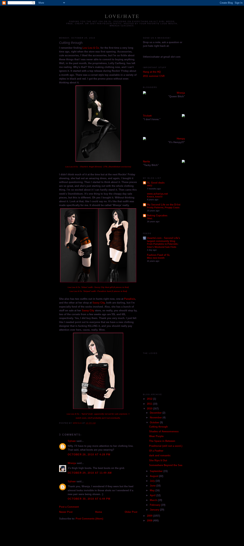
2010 (150, 408)
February (155, 505)
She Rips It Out (158, 460)
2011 (150, 404)
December (156, 413)
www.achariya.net (157, 193)
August (154, 476)
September (156, 471)
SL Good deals (156, 182)
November (156, 417)
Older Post (131, 512)
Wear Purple (156, 436)
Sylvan (72, 441)
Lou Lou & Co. (91, 48)
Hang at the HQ (152, 72)
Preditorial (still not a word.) (165, 446)
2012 (150, 399)
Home (98, 512)
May (152, 490)
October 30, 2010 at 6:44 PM (89, 499)
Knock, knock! (155, 196)
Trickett (147, 115)
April (153, 495)
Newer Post (65, 512)
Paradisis (129, 299)
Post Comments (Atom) (89, 518)
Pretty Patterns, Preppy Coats (163, 207)
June (153, 485)
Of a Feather (156, 450)
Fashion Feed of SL (158, 255)
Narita (146, 161)
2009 (150, 516)
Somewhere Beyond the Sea (165, 465)
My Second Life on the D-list (163, 204)
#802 (149, 185)
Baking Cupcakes (157, 215)
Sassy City (98, 302)
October (155, 422)
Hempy (181, 138)
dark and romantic (160, 455)
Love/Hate (122, 16)
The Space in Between (162, 441)
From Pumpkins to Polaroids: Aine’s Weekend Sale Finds (162, 245)
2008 (150, 520)
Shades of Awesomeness (164, 431)
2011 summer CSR (154, 76)
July (153, 481)
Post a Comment (69, 507)
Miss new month (156, 258)
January (155, 509)
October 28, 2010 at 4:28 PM (89, 454)
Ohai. (149, 218)
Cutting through (158, 426)
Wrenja (72, 463)
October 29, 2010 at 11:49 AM (90, 473)
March (154, 500)
